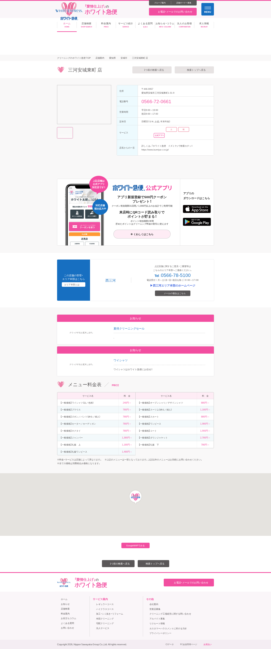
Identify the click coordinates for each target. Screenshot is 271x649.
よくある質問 (67, 623)
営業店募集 (154, 608)
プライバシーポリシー (160, 633)
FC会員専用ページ (188, 644)
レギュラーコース (105, 604)
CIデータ (170, 644)
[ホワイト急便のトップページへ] (69, 11)
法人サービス (102, 628)
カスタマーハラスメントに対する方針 (168, 628)
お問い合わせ (67, 627)
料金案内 (65, 613)
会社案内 (153, 604)
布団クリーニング (105, 618)
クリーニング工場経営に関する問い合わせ (170, 613)
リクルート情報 (157, 623)
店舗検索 (65, 608)
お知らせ (65, 603)
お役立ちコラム (68, 618)
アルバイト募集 (157, 618)
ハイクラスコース (105, 608)
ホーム (64, 599)
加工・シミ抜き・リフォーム (109, 613)
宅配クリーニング (105, 623)
